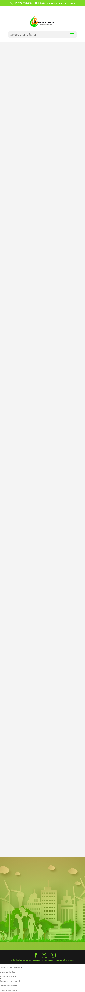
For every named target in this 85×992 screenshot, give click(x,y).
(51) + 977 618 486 (54, 675)
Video (22, 132)
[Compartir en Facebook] (22, 623)
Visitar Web (49, 670)
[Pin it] (43, 623)
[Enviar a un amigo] (22, 633)
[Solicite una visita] (33, 633)
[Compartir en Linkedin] (53, 623)
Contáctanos (43, 930)
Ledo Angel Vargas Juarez (52, 662)
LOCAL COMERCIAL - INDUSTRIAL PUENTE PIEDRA (36, 720)
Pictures (23, 121)
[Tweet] (33, 623)
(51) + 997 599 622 (54, 680)
